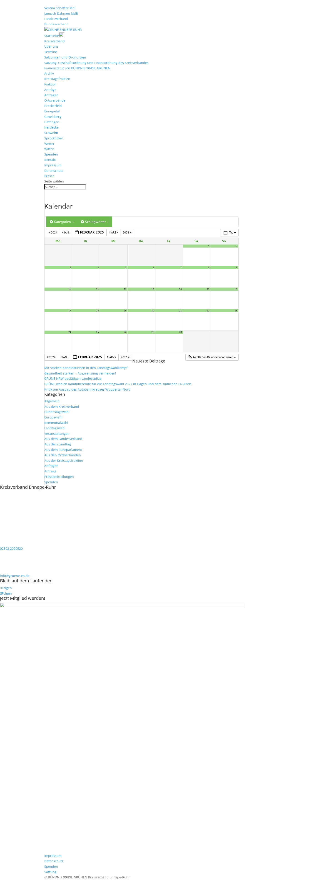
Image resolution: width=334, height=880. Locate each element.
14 (180, 289)
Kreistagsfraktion (57, 79)
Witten (49, 149)
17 (69, 310)
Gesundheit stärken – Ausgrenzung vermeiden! (80, 373)
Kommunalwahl (56, 423)
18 (97, 310)
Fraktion (50, 84)
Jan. (66, 232)
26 (125, 332)
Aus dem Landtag (57, 444)
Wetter (49, 143)
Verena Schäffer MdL (60, 8)
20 (152, 310)
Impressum (53, 165)
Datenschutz (53, 170)
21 (180, 310)
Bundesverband (56, 24)
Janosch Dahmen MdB (61, 13)
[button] (212, 357)
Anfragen (51, 95)
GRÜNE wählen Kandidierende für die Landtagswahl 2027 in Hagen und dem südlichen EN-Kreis (118, 384)
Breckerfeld (53, 106)
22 (208, 310)
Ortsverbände (54, 100)
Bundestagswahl (57, 412)
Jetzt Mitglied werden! (22, 598)
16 (235, 289)
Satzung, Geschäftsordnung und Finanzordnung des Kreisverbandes (96, 63)
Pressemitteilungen (59, 476)
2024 (54, 232)
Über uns (51, 46)
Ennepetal (52, 111)
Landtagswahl (54, 428)
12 (125, 289)
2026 (126, 232)
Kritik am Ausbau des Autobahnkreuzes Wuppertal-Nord (87, 389)
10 (69, 289)
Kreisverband (54, 41)
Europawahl (53, 417)
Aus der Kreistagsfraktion (63, 460)
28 (180, 332)
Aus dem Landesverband (63, 439)
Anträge (50, 90)
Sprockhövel (53, 138)
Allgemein (52, 401)
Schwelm (51, 133)
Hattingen (51, 122)
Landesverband (56, 19)
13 (152, 289)
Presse (49, 176)
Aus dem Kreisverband (61, 406)
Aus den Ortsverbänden (62, 455)
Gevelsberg (52, 116)
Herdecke (51, 127)
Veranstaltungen (57, 433)
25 (97, 332)
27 (152, 332)
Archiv (49, 73)
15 (208, 289)
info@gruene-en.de (15, 576)
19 (125, 310)
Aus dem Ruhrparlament (63, 449)
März (113, 232)
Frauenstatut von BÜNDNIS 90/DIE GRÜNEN (77, 68)
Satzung (50, 872)
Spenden (51, 154)
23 (235, 310)
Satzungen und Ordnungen (65, 57)
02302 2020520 (11, 548)
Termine (50, 52)
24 (69, 332)
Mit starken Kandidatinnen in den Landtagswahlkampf (85, 368)
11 (97, 289)
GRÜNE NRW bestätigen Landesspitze (73, 378)
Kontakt (50, 160)
